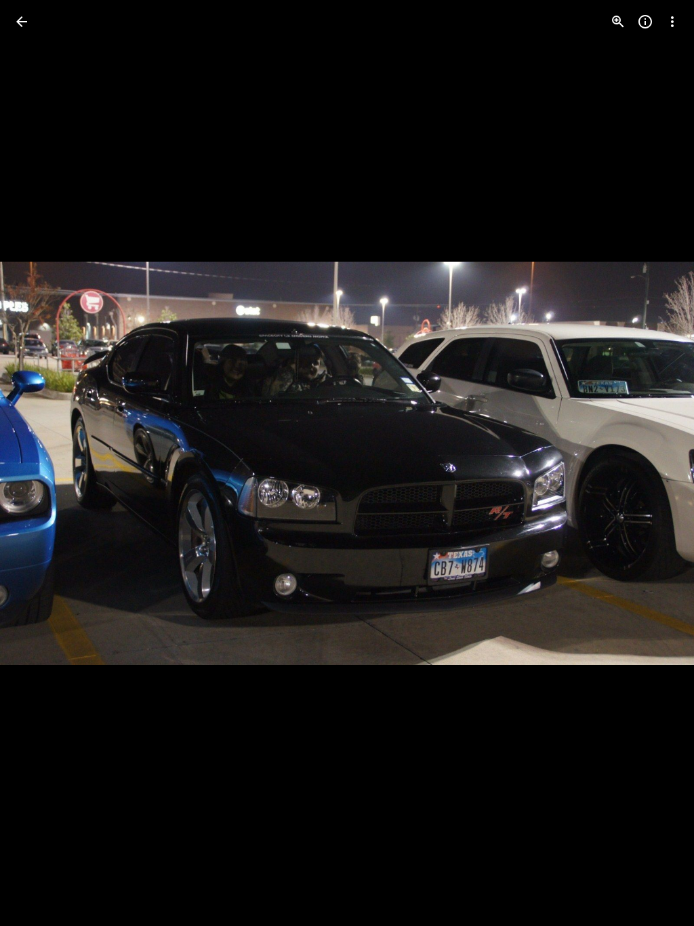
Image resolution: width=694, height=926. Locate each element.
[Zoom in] (618, 21)
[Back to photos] (21, 21)
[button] (38, 463)
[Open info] (645, 21)
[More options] (672, 21)
